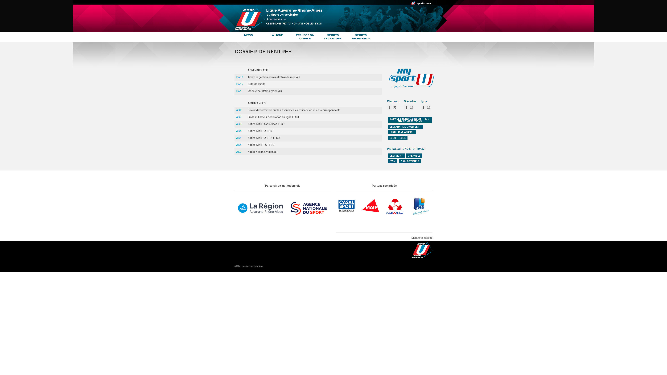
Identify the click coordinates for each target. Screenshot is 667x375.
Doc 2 (239, 84)
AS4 (238, 131)
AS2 (238, 117)
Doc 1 (239, 77)
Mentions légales (422, 237)
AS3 (238, 124)
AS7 (238, 151)
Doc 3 (239, 91)
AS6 (238, 145)
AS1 (238, 110)
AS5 (238, 138)
